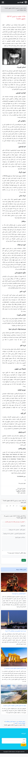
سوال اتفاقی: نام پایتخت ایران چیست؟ (17, 553)
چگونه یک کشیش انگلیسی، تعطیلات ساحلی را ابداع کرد (14, 705)
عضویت (23, 745)
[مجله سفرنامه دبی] (22, 2)
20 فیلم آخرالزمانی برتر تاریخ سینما (19, 593)
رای (24, 508)
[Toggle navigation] (3, 2)
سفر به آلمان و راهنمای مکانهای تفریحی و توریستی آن (15, 668)
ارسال (23, 560)
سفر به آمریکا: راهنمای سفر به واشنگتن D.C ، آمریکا (15, 631)
